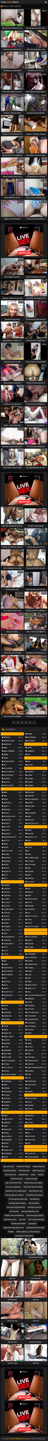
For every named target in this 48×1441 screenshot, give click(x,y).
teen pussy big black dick (16, 1207)
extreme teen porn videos (33, 1183)
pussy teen (32, 1224)
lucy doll (22, 1219)
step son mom (8, 1166)
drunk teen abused (34, 1207)
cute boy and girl (31, 1179)
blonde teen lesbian (19, 1224)
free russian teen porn (36, 1219)
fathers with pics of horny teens (28, 1232)
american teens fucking (17, 1203)
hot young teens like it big (18, 1199)
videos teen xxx (10, 1175)
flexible (11, 1232)
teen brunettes (34, 1203)
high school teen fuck (13, 1183)
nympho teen (23, 1175)
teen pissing (14, 1211)
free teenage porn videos (14, 1195)
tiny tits (40, 1175)
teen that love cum (35, 1191)
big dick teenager (10, 1171)
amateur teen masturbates (14, 1215)
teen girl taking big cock (29, 1211)
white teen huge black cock (13, 1228)
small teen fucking (23, 1166)
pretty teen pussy (10, 1219)
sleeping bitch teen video (35, 1228)
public (33, 1175)
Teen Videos (10, 2)
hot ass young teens (13, 1187)
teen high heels (24, 1171)
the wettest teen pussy (34, 1195)
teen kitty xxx (34, 1199)
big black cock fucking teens (16, 1191)
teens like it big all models (33, 1187)
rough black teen (39, 1166)
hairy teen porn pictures (35, 1215)
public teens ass (38, 1171)
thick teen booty (17, 1179)
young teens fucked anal (24, 1236)
